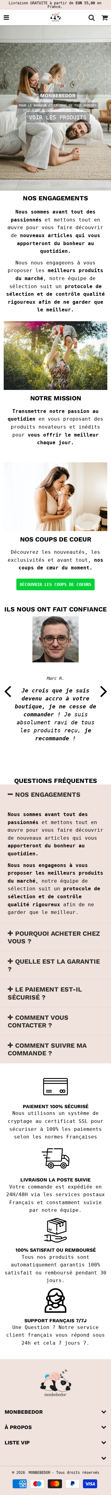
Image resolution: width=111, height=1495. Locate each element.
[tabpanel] (55, 108)
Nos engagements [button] (47, 794)
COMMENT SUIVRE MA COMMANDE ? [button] (47, 1049)
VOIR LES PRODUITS (58, 117)
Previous (7, 691)
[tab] (55, 794)
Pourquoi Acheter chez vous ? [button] (54, 937)
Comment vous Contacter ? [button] (38, 1021)
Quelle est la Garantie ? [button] (54, 965)
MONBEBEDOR (39, 1472)
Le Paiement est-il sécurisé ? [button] (45, 993)
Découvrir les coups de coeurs (55, 584)
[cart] (104, 17)
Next (103, 691)
